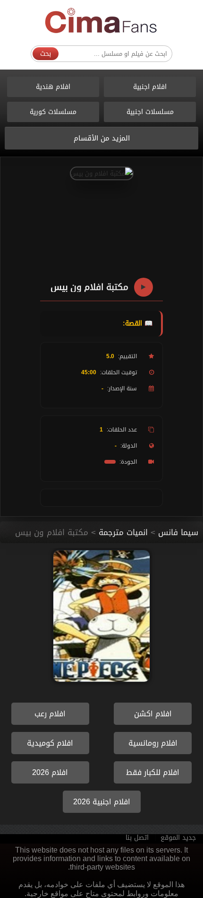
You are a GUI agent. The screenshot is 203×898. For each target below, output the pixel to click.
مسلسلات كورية (53, 112)
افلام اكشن (153, 713)
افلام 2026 (50, 772)
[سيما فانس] (101, 21)
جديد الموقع (178, 837)
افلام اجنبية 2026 (101, 801)
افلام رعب (50, 713)
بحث (45, 53)
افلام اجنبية (150, 86)
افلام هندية (53, 86)
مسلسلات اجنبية (150, 112)
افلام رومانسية (153, 743)
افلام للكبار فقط (152, 772)
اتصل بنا (137, 837)
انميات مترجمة (123, 532)
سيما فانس (178, 532)
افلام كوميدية (50, 743)
